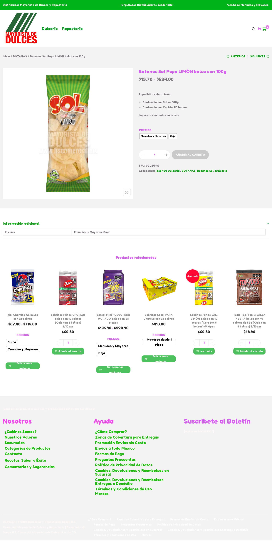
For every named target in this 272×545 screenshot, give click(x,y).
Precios (145, 130)
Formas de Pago (109, 454)
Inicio (6, 56)
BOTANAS (20, 56)
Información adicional (21, 223)
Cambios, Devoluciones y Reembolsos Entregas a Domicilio (129, 481)
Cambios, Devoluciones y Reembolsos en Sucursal (132, 472)
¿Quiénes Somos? (21, 432)
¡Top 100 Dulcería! (168, 170)
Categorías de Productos (28, 448)
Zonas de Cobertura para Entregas (127, 437)
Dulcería (50, 29)
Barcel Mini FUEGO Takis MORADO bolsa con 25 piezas (113, 318)
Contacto (13, 454)
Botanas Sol (205, 170)
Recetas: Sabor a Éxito (25, 460)
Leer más (206, 351)
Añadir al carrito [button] (69, 351)
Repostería (72, 29)
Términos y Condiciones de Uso (123, 489)
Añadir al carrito (190, 154)
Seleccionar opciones (24, 365)
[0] (264, 28)
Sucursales (15, 443)
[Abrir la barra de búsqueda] (253, 28)
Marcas (101, 494)
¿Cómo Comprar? (111, 432)
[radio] (153, 136)
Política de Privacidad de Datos (123, 465)
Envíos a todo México (115, 448)
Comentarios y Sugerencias (30, 467)
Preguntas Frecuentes (115, 459)
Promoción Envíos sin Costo (120, 443)
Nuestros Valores (21, 437)
